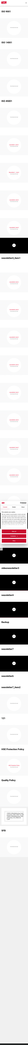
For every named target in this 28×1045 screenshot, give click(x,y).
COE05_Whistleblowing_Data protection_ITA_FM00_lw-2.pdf (15, 818)
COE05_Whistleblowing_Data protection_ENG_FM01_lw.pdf (15, 814)
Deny (14, 540)
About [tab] (23, 507)
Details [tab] (14, 507)
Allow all (14, 531)
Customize (13, 536)
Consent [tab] (5, 507)
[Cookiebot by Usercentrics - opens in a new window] (20, 503)
